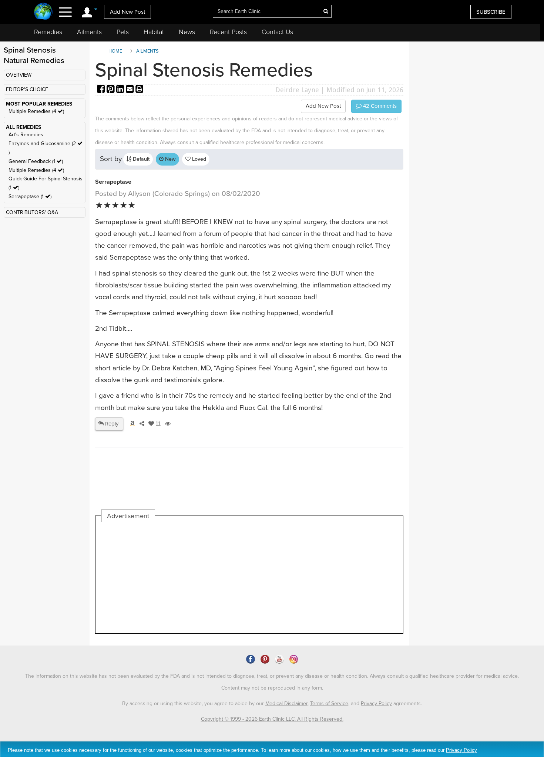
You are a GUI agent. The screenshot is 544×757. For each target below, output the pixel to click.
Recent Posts (228, 32)
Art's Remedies (26, 134)
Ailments (89, 32)
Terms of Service (329, 703)
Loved (198, 159)
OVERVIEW (18, 75)
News (187, 32)
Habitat (154, 32)
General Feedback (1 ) (36, 161)
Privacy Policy (376, 703)
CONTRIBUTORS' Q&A (32, 212)
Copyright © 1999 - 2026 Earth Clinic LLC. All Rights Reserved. (272, 719)
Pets (123, 32)
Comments (379, 106)
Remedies (48, 32)
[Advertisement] (236, 578)
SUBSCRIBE (491, 12)
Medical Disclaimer (286, 703)
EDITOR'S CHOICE (27, 89)
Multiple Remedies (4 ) (36, 111)
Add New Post (127, 12)
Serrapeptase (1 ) (30, 196)
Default (140, 159)
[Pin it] (111, 90)
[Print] (139, 90)
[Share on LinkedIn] (121, 90)
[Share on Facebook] (102, 90)
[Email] (130, 90)
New (170, 159)
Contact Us (277, 32)
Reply (111, 423)
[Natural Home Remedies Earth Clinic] (43, 12)
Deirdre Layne (297, 90)
